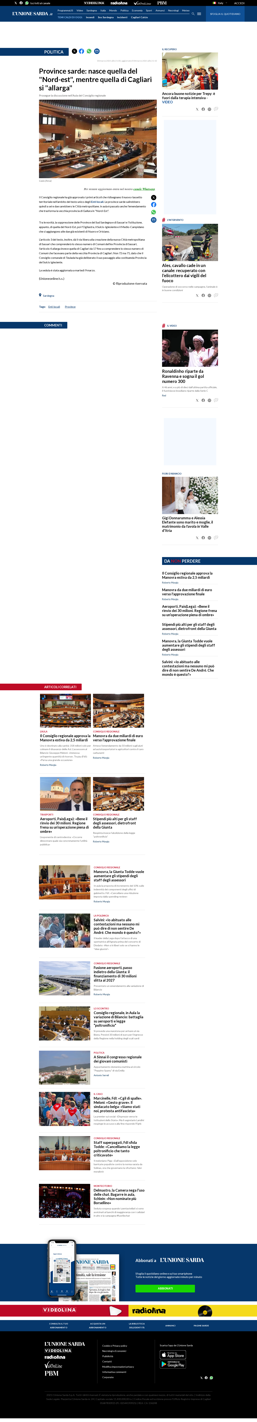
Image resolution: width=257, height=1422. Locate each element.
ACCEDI (239, 3)
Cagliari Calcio (139, 17)
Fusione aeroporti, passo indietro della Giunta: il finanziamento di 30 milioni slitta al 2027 (115, 973)
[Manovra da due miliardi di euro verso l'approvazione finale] (118, 711)
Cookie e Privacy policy (114, 1345)
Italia (103, 10)
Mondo (113, 10)
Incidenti (122, 17)
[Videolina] (94, 3)
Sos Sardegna (106, 17)
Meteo (186, 10)
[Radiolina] (119, 3)
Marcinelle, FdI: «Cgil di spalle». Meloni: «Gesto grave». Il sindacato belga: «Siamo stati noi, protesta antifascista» (118, 1104)
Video (80, 10)
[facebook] (21, 3)
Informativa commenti (114, 1371)
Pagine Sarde (201, 1325)
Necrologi (173, 10)
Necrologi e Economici (114, 1350)
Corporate (108, 1377)
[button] (74, 51)
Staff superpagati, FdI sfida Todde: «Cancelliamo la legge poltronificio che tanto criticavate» (117, 1148)
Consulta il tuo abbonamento (58, 1325)
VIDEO (167, 102)
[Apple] (186, 1354)
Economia (137, 10)
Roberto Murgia (170, 582)
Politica (124, 10)
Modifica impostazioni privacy (118, 1366)
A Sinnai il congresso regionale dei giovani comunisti (118, 1059)
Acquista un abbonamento (97, 1325)
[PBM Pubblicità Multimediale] (162, 3)
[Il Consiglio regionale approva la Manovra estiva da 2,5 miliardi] (65, 711)
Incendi (90, 17)
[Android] (186, 1364)
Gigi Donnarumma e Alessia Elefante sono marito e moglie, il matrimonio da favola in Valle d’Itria (187, 524)
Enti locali (97, 201)
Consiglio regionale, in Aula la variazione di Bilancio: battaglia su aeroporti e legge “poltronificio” (118, 1019)
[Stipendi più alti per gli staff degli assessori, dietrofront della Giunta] (118, 794)
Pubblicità (107, 1356)
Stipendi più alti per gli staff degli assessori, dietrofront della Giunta (189, 626)
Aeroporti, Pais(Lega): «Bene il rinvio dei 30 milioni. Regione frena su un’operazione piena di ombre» (189, 610)
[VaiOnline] (142, 3)
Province (70, 306)
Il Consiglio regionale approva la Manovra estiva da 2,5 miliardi (187, 575)
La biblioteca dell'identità (137, 1325)
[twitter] (15, 3)
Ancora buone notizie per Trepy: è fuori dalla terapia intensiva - (188, 95)
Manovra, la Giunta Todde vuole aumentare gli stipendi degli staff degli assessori (188, 645)
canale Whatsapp (144, 189)
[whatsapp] (26, 3)
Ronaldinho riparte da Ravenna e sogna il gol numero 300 (183, 376)
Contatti (107, 1361)
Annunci (160, 10)
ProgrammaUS (65, 10)
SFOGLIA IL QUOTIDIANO (225, 13)
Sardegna (92, 10)
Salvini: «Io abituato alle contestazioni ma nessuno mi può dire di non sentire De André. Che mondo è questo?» (188, 668)
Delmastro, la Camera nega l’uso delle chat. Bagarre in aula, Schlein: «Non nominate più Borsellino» (119, 1196)
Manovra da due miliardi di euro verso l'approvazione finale (187, 592)
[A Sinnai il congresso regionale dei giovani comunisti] (64, 1068)
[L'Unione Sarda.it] (32, 14)
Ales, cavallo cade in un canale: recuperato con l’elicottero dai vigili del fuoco (184, 273)
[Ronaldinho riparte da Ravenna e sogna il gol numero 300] (190, 348)
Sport (149, 10)
